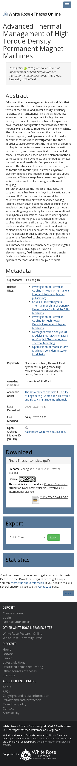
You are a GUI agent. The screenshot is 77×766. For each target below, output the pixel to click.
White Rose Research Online (22, 633)
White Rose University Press (22, 638)
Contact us (44, 586)
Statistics (9, 675)
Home (7, 649)
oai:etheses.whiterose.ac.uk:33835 (45, 432)
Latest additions (14, 662)
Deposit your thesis (16, 622)
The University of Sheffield (40, 392)
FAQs (6, 691)
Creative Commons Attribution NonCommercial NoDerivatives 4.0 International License (38, 487)
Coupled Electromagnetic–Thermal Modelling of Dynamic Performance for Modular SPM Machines (51, 307)
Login (7, 617)
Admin (68, 593)
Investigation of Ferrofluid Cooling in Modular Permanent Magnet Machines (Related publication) (50, 292)
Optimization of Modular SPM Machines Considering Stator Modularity (50, 350)
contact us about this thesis (27, 583)
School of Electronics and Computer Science (45, 738)
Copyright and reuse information (26, 696)
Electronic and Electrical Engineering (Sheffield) (47, 397)
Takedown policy (14, 704)
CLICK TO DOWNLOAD (54, 497)
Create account (13, 613)
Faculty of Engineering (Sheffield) (46, 394)
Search (7, 658)
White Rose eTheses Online (35, 14)
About (7, 687)
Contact (8, 708)
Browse (8, 654)
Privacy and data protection (22, 700)
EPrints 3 (53, 735)
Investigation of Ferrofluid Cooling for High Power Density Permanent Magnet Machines (49, 322)
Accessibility (11, 713)
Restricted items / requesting (23, 667)
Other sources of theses (20, 671)
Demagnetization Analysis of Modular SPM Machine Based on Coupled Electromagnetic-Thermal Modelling (50, 337)
